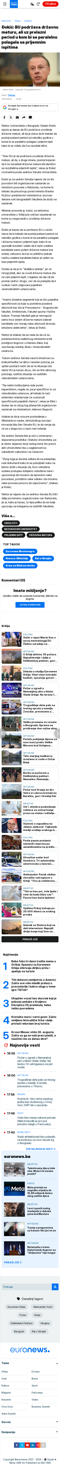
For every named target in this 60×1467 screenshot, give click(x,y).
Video (35, 1399)
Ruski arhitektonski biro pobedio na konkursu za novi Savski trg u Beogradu (36, 1140)
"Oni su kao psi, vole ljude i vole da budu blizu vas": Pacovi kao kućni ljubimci (40, 894)
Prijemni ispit (13, 535)
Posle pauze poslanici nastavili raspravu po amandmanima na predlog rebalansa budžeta (39, 843)
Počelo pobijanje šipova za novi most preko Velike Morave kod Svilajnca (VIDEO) (40, 742)
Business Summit (41, 1406)
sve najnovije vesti (39, 1149)
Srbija (17, 21)
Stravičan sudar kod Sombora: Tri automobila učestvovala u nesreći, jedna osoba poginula (38, 860)
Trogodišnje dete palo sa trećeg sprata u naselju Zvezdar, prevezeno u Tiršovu (39, 708)
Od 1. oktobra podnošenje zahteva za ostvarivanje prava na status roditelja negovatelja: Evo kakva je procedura (39, 810)
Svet (4, 1378)
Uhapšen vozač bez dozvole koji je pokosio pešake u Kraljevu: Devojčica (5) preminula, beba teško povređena (33, 1003)
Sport (35, 1385)
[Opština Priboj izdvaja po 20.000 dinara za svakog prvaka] (12, 910)
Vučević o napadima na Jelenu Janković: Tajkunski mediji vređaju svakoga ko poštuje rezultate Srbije (40, 827)
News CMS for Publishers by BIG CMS (30, 1462)
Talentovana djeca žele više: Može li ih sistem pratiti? (41, 1171)
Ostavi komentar (30, 605)
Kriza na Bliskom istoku (20, 565)
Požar (23, 1315)
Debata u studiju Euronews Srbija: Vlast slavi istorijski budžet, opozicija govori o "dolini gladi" (40, 674)
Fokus (30, 1183)
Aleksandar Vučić (42, 1306)
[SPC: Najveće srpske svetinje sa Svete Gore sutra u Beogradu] (57, 733)
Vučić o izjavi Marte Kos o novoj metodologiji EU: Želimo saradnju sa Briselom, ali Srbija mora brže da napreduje (39, 640)
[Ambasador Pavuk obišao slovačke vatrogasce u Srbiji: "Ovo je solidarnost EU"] (12, 876)
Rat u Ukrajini (43, 558)
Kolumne (6, 1399)
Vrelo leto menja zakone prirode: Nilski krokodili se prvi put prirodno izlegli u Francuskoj (36, 1121)
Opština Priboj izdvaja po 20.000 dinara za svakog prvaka (39, 911)
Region (21, 1094)
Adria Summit (9, 1413)
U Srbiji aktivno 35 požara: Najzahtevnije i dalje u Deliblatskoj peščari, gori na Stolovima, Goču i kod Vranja (39, 657)
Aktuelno (28, 651)
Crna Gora (7, 1406)
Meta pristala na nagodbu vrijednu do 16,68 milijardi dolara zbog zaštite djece (39, 1191)
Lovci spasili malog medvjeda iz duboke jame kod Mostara (39, 1211)
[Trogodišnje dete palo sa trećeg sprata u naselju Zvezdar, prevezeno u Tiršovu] (12, 707)
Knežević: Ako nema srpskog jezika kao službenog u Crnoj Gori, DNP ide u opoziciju (34, 1102)
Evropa (36, 1371)
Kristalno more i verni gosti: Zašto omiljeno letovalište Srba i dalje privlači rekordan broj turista (33, 1020)
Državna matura (40, 535)
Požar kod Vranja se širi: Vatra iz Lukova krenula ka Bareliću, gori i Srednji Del (39, 793)
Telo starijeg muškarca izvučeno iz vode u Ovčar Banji (39, 759)
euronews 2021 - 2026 (29, 1459)
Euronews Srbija (16, 1306)
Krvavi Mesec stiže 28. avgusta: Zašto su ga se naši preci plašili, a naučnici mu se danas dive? (33, 1035)
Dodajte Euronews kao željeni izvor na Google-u (28, 107)
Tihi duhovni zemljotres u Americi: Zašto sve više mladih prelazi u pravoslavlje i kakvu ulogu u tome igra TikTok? (33, 984)
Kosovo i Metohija (17, 558)
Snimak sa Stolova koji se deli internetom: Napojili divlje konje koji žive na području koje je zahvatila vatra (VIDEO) (39, 928)
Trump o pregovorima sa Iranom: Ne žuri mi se (41, 1229)
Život (20, 1113)
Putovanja (37, 1392)
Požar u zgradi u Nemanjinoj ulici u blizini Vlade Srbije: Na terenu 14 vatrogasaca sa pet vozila (39, 691)
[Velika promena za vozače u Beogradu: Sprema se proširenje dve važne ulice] (12, 723)
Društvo (28, 21)
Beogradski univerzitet (20, 529)
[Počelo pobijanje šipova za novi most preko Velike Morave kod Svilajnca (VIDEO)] (12, 740)
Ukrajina (44, 1323)
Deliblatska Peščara (21, 1323)
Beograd (19, 1331)
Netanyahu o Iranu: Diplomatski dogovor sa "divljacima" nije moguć (41, 1250)
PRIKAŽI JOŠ (11, 1262)
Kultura (5, 1385)
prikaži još (30, 939)
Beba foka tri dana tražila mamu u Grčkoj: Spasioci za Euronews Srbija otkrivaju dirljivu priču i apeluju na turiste (33, 966)
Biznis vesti (23, 1132)
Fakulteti (10, 523)
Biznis (35, 1378)
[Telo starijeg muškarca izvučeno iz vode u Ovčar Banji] (12, 757)
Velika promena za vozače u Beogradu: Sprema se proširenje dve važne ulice (40, 725)
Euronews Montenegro (20, 551)
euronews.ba (17, 1156)
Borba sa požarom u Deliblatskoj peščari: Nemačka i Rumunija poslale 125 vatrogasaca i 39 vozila (39, 776)
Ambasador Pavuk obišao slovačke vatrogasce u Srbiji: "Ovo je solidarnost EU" (39, 877)
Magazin (6, 1392)
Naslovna (6, 21)
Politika (27, 634)
